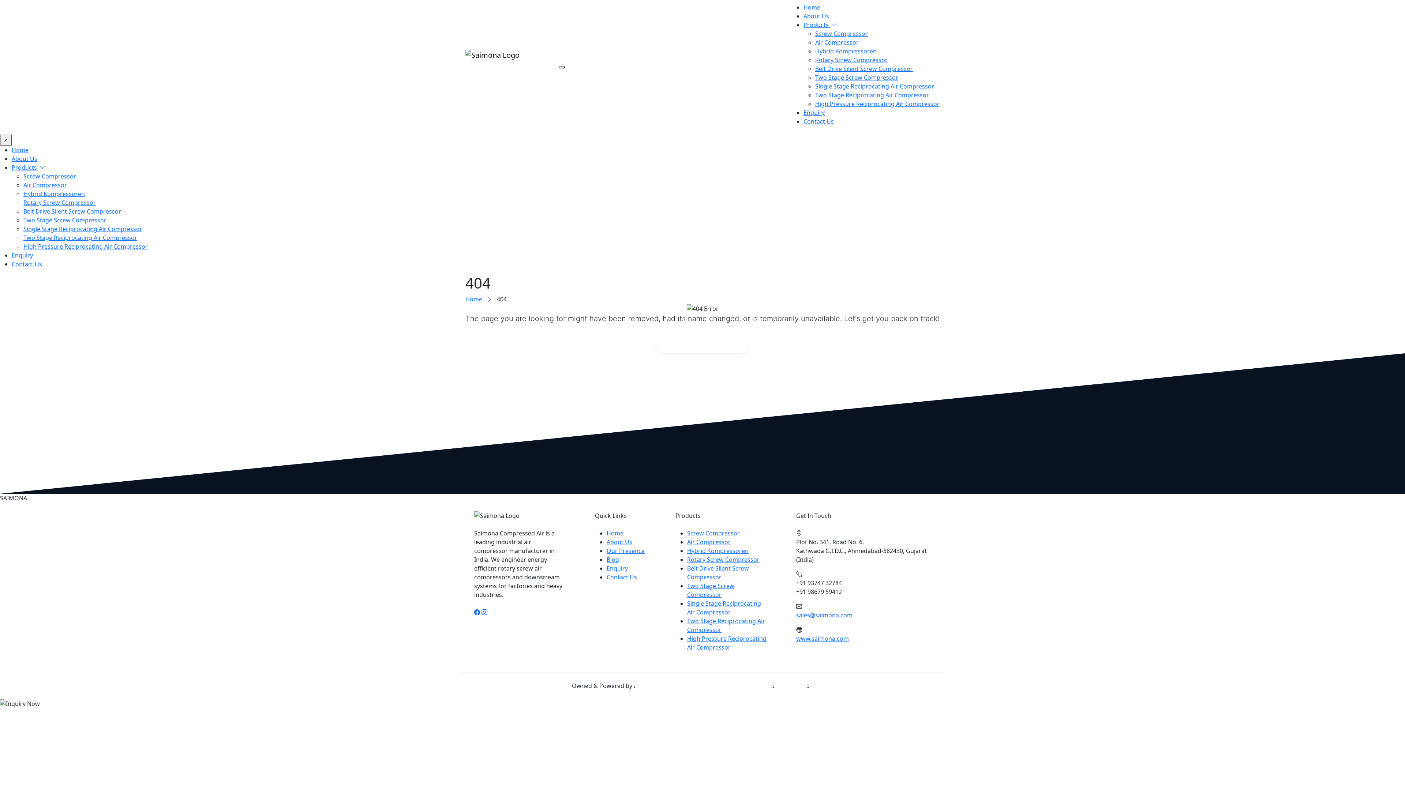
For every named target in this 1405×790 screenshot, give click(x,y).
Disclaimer (790, 686)
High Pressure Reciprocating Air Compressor (877, 104)
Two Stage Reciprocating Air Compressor (872, 95)
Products (816, 25)
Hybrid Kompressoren (846, 51)
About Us (816, 16)
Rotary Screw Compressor (851, 60)
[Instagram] (484, 612)
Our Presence (626, 551)
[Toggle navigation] (562, 67)
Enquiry (814, 113)
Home (811, 7)
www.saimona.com (822, 639)
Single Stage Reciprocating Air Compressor (874, 86)
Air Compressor (837, 42)
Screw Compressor (841, 34)
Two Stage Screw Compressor (856, 78)
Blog (613, 560)
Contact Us (818, 121)
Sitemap (822, 686)
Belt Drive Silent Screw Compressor (864, 69)
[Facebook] (477, 612)
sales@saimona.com (824, 615)
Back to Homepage (707, 341)
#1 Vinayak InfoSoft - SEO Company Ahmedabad (703, 686)
